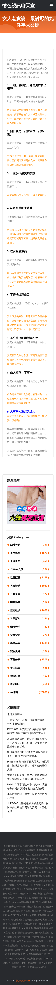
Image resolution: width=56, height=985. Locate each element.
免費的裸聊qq (10, 846)
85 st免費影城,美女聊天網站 (38, 876)
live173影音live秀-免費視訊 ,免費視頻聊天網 (30, 850)
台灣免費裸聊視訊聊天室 (38, 954)
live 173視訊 (19, 893)
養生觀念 (29, 667)
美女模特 (29, 552)
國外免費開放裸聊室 (31, 911)
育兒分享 (29, 659)
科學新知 (29, 618)
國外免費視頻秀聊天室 (14, 906)
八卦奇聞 (29, 593)
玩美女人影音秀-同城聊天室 (29, 898)
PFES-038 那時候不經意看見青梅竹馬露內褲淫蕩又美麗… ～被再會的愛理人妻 (28, 765)
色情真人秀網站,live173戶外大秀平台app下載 (28, 913)
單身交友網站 (45, 963)
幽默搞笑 (29, 602)
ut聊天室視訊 (13, 911)
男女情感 (29, 585)
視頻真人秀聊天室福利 (18, 885)
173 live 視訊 (44, 872)
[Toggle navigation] (51, 4)
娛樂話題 (29, 643)
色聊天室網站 (14, 714)
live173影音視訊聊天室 (36, 950)
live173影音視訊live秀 (14, 958)
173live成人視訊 (34, 893)
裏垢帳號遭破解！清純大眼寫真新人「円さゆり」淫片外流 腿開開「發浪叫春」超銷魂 (27, 742)
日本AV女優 (29, 569)
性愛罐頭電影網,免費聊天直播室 (33, 932)
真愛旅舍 (19, 950)
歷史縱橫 (29, 610)
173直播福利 (32, 859)
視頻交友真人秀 (18, 941)
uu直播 (42, 967)
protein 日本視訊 (35, 941)
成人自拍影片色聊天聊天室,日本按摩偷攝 (32, 902)
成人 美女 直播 (10, 867)
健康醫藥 (29, 675)
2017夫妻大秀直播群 (31, 854)
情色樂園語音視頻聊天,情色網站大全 (29, 919)
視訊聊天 (29, 684)
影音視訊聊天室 (34, 958)
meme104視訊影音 (13, 876)
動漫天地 (29, 626)
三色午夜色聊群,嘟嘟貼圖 (31, 867)
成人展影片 (18, 859)
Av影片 (29, 692)
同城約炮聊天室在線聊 (16, 880)
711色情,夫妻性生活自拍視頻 (39, 863)
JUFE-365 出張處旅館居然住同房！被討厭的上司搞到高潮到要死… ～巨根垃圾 (28, 807)
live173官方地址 (29, 963)
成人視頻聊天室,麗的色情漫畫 (28, 934)
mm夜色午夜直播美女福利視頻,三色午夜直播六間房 (28, 943)
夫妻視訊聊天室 (17, 967)
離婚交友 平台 (29, 872)
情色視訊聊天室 (22, 980)
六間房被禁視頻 (11, 854)
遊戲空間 (29, 634)
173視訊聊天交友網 (40, 885)
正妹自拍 (29, 561)
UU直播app (32, 967)
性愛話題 (29, 577)
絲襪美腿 (29, 544)
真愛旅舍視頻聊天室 (27, 889)
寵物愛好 (29, 651)
